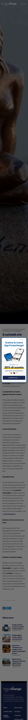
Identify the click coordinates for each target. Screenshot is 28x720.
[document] (14, 360)
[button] (22, 339)
